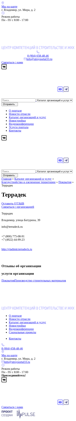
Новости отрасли (19, 114)
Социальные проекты (22, 332)
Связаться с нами (12, 62)
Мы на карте (9, 6)
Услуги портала (18, 127)
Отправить (9, 104)
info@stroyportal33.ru (39, 59)
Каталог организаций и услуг (27, 117)
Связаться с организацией (17, 206)
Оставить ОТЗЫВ (12, 203)
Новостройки (17, 120)
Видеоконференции (21, 123)
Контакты (15, 130)
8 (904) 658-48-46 (38, 55)
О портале (15, 110)
